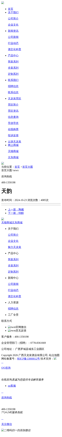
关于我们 (13, 12)
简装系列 (13, 61)
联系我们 (13, 80)
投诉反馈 (13, 135)
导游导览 (13, 123)
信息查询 (13, 117)
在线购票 (13, 129)
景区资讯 (13, 110)
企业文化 (13, 24)
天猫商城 (13, 151)
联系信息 (13, 92)
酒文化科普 (14, 49)
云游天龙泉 (14, 141)
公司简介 (13, 18)
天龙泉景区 (14, 98)
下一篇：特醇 (16, 213)
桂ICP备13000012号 (28, 358)
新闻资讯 (13, 30)
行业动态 (13, 43)
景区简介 (13, 104)
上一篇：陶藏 (16, 209)
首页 (10, 8)
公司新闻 (13, 37)
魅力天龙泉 (14, 247)
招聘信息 (13, 86)
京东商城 (13, 157)
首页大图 (27, 166)
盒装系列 (13, 67)
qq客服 (12, 385)
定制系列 (13, 73)
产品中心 (13, 55)
